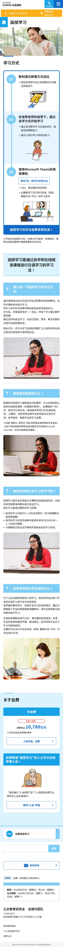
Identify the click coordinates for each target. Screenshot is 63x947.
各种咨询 (34, 865)
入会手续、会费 (31, 741)
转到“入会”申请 (31, 805)
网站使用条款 (9, 925)
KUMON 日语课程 (12, 5)
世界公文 (7, 936)
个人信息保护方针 (11, 931)
